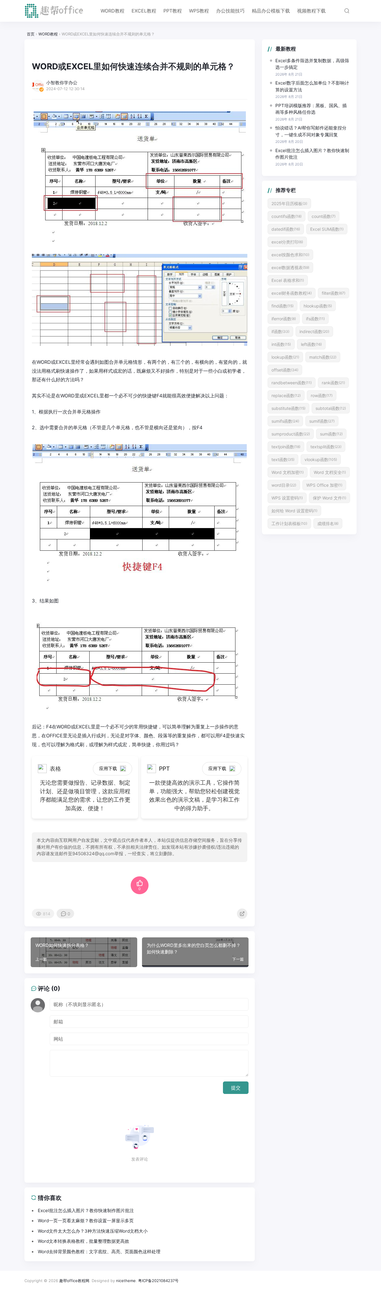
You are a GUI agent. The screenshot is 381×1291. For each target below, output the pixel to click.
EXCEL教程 (144, 11)
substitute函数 (288, 408)
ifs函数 (315, 318)
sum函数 (331, 433)
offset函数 (284, 369)
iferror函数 (283, 318)
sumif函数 (322, 421)
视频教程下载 (311, 11)
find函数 (282, 305)
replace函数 (286, 395)
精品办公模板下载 (271, 11)
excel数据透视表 (290, 267)
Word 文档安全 (330, 472)
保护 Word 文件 (329, 497)
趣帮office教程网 (74, 1280)
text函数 (282, 459)
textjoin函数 (285, 446)
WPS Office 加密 (324, 485)
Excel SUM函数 (326, 229)
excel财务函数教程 (291, 293)
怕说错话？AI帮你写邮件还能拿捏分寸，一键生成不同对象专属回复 (310, 131)
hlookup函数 (318, 305)
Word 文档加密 (287, 472)
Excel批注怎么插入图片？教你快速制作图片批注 (312, 154)
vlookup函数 (321, 459)
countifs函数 (286, 216)
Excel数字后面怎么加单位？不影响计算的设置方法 (312, 86)
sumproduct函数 (290, 433)
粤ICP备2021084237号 (158, 1280)
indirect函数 (314, 331)
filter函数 (333, 293)
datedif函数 (285, 229)
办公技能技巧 (230, 11)
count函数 (323, 216)
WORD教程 (112, 11)
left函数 (311, 344)
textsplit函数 (325, 446)
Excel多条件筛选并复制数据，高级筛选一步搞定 (312, 64)
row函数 (321, 395)
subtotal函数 (331, 408)
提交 (236, 1088)
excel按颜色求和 (290, 254)
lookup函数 (285, 357)
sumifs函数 (285, 421)
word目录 (283, 485)
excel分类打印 (287, 241)
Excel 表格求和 (287, 280)
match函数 (322, 357)
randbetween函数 (291, 382)
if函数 (280, 331)
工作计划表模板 (289, 523)
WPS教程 (199, 11)
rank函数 (333, 382)
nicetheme (126, 1280)
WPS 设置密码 (287, 497)
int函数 (281, 344)
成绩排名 (327, 523)
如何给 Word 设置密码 (294, 510)
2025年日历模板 (289, 203)
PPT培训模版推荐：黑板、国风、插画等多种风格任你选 (311, 109)
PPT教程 (172, 11)
